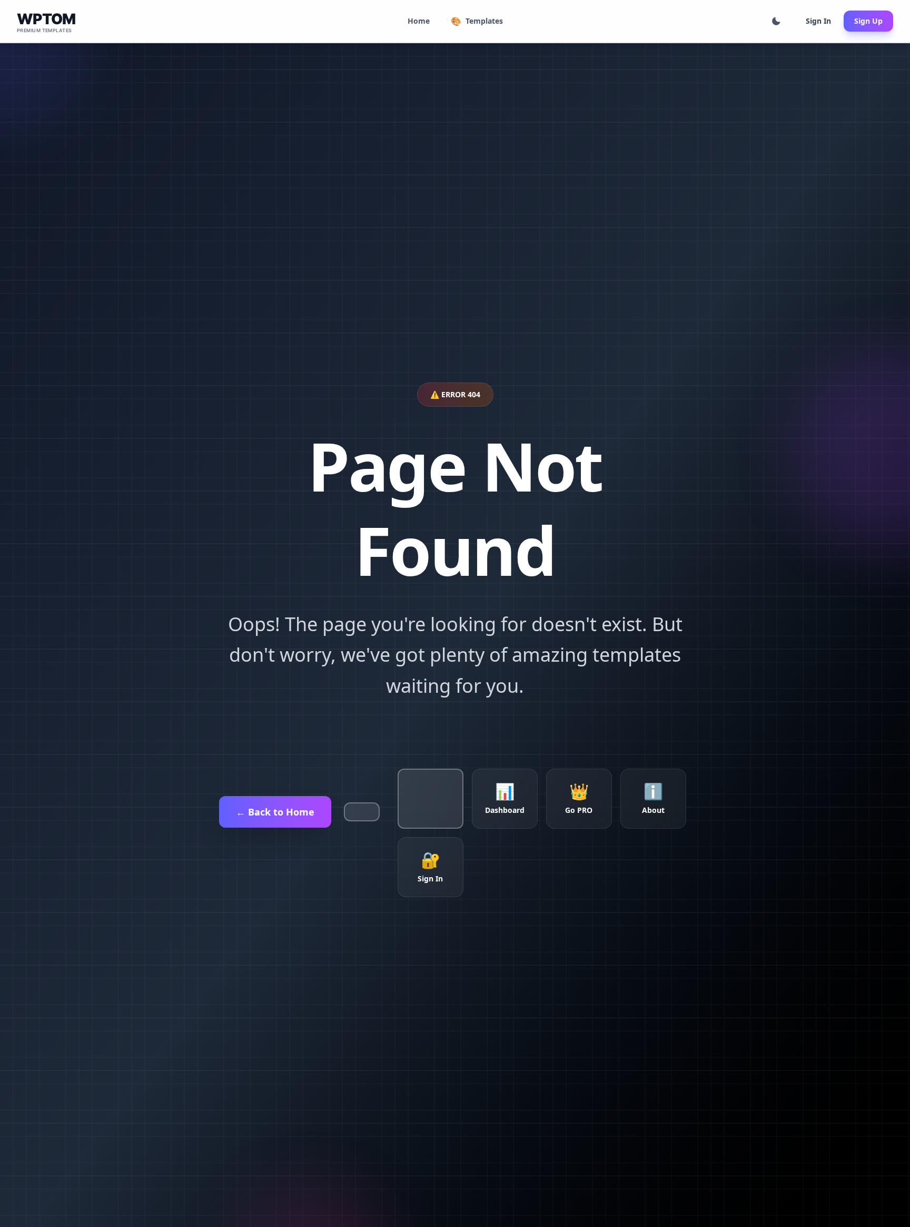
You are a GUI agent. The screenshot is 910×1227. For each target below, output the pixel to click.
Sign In (818, 21)
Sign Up (868, 21)
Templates (477, 21)
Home (419, 21)
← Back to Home (275, 812)
